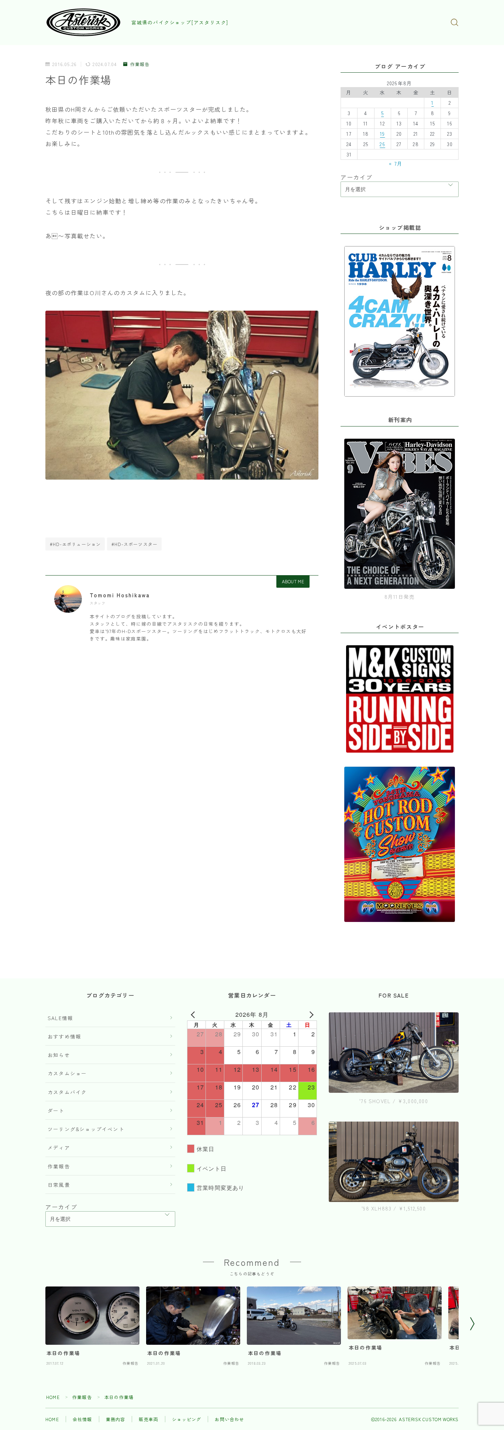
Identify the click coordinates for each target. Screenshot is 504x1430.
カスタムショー (67, 1073)
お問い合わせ (229, 1419)
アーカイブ (356, 177)
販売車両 (148, 1419)
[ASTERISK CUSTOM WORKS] (83, 22)
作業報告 (139, 64)
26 (382, 144)
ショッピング (186, 1419)
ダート (56, 1110)
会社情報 (82, 1419)
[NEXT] (310, 1014)
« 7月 (396, 163)
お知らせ (59, 1054)
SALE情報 (60, 1018)
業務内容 (115, 1419)
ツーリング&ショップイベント (86, 1129)
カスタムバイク (67, 1092)
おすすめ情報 (64, 1036)
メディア (59, 1147)
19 (382, 133)
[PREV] (194, 1014)
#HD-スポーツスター (134, 544)
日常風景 (59, 1184)
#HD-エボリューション (75, 544)
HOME (53, 1397)
